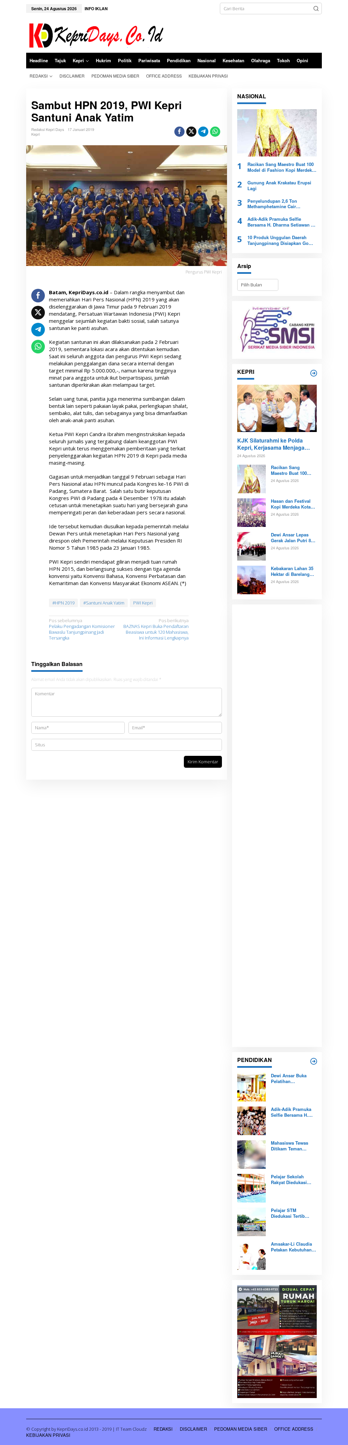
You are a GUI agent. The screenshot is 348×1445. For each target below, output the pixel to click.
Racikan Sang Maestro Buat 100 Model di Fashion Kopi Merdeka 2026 (280, 167)
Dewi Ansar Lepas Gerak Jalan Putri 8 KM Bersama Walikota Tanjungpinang (294, 538)
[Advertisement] (277, 826)
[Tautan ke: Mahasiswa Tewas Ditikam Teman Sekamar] (251, 1154)
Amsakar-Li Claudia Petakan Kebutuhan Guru (291, 1247)
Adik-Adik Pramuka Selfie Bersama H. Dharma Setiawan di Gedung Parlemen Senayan (281, 222)
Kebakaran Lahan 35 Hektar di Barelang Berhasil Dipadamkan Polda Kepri (293, 571)
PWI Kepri (143, 603)
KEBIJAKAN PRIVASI (48, 1435)
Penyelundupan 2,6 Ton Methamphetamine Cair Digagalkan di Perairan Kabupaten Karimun (272, 204)
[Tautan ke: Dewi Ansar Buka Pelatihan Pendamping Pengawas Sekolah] (251, 1087)
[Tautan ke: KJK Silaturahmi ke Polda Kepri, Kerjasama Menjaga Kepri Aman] (277, 408)
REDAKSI (163, 1429)
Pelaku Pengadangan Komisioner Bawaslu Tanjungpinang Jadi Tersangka (82, 629)
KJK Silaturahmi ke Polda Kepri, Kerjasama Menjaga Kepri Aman (270, 444)
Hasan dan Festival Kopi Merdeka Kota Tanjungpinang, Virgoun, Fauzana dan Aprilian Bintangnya (291, 504)
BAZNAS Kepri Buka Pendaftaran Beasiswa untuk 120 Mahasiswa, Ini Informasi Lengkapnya (156, 629)
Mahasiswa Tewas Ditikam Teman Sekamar (289, 1146)
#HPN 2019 (63, 603)
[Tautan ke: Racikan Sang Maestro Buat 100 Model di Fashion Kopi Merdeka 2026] (277, 132)
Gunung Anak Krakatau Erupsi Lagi (279, 186)
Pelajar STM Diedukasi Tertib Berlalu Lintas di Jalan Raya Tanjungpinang (288, 1213)
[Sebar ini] (179, 132)
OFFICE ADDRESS (293, 1429)
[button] (316, 8)
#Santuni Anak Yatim (103, 603)
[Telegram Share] (203, 132)
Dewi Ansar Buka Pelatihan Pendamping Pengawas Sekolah (291, 1078)
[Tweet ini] (191, 132)
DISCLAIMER (193, 1429)
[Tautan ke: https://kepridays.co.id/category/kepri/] (314, 373)
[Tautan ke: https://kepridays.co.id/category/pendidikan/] (314, 1061)
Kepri (35, 134)
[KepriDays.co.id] (95, 34)
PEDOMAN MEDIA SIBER (240, 1429)
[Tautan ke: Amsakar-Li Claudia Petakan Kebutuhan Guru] (251, 1255)
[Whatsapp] (215, 132)
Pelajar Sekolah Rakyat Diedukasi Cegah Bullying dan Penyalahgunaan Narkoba (291, 1179)
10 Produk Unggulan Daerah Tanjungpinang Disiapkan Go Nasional (278, 240)
